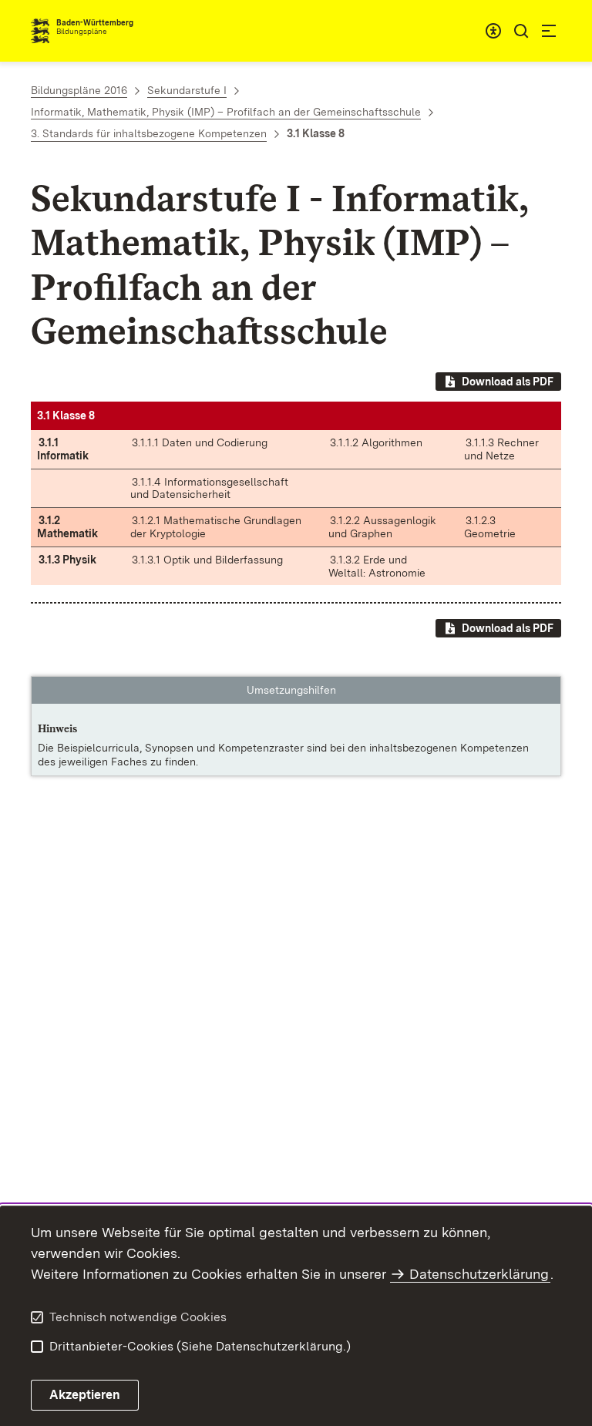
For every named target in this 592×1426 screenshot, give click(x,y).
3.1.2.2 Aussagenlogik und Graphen (382, 527)
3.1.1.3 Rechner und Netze (501, 449)
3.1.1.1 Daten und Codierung (199, 442)
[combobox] (493, 30)
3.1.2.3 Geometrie (490, 527)
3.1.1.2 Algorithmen (376, 442)
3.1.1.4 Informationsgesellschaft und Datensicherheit (209, 488)
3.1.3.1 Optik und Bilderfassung (207, 559)
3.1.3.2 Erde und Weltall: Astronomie (377, 566)
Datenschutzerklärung (479, 1274)
